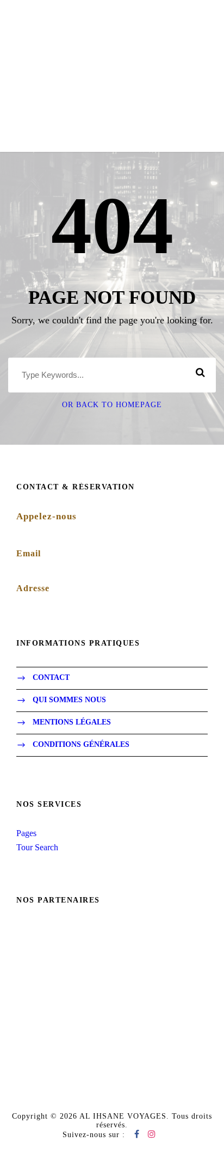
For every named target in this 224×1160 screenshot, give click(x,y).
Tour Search (37, 847)
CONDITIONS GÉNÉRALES (81, 745)
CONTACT (51, 678)
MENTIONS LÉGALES (72, 723)
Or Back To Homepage (112, 405)
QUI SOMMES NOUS (69, 700)
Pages (26, 833)
